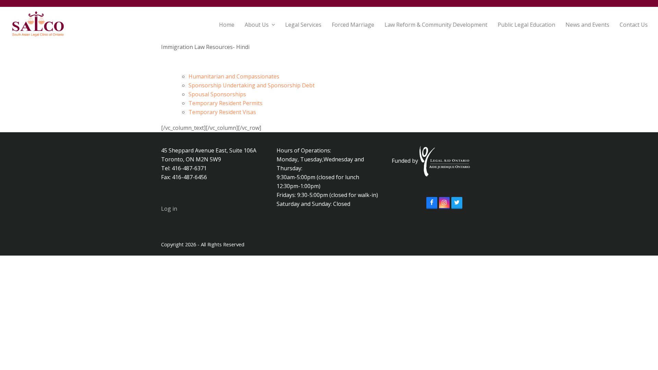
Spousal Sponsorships (217, 94)
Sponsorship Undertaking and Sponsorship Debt (251, 85)
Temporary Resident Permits (225, 103)
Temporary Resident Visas (222, 112)
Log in (169, 208)
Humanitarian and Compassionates (233, 76)
